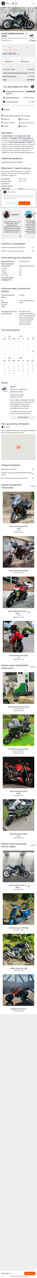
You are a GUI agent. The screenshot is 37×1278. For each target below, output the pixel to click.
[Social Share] (8, 9)
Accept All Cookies (24, 203)
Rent (10, 47)
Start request (29, 1273)
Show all (33, 486)
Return (23, 59)
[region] (18, 198)
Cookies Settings (11, 203)
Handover (7, 59)
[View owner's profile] (32, 35)
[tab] (14, 28)
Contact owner (23, 417)
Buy (27, 47)
